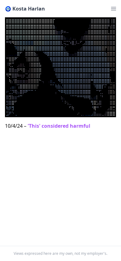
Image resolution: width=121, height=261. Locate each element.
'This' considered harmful (59, 125)
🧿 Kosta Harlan (25, 8)
